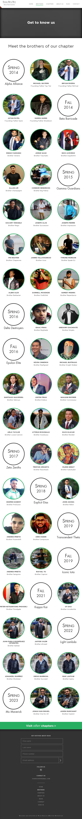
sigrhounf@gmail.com (41, 778)
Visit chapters (40, 725)
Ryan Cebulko (43, 815)
